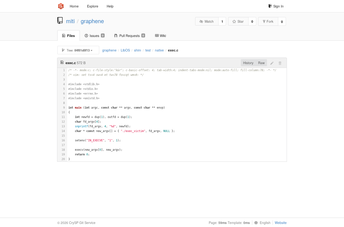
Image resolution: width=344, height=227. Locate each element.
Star (241, 21)
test (148, 50)
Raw (261, 62)
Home (74, 6)
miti (70, 21)
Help (110, 6)
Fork (270, 21)
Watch (209, 21)
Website (281, 222)
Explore (92, 6)
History (248, 62)
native (159, 50)
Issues (96, 35)
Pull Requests (131, 35)
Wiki (163, 35)
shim (137, 50)
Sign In (278, 6)
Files (71, 35)
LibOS (125, 50)
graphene (92, 21)
